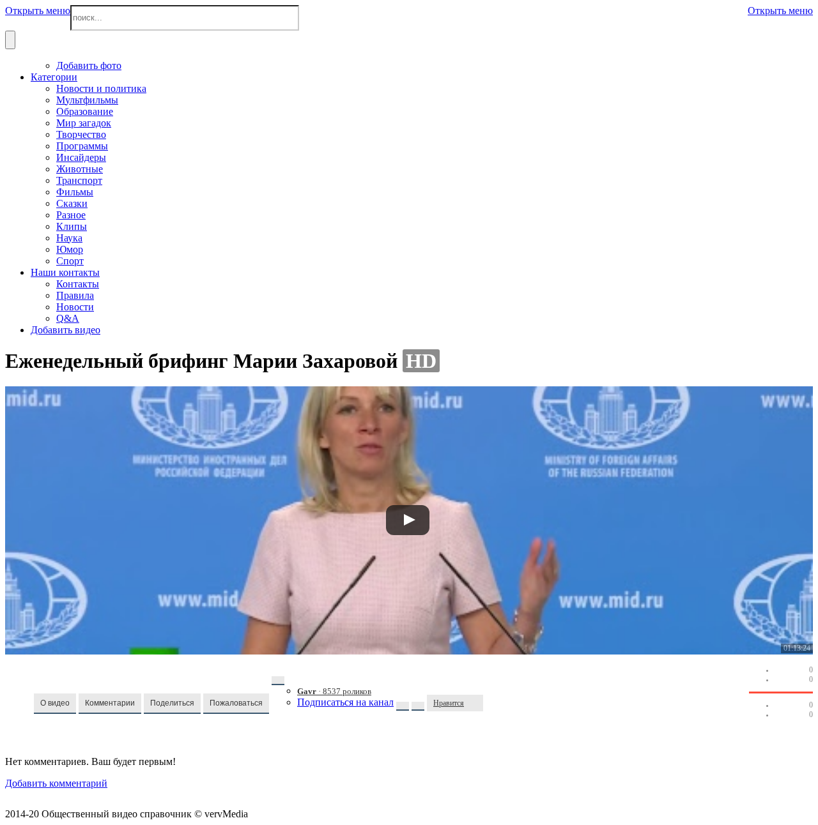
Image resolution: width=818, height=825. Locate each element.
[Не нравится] (476, 703)
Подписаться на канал (345, 702)
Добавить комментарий (56, 783)
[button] (55, 703)
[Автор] (278, 680)
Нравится (448, 703)
